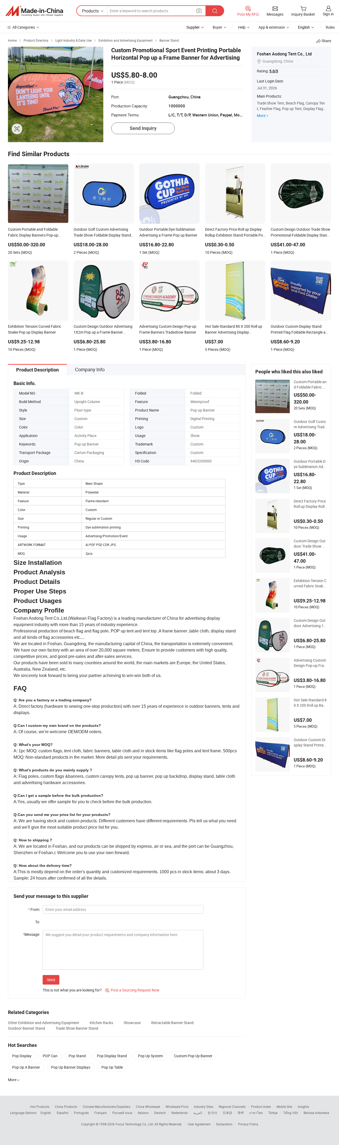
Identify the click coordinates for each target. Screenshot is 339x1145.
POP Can (50, 1055)
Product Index (261, 1106)
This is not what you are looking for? (72, 990)
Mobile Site (284, 1106)
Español (62, 1113)
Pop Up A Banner (26, 1067)
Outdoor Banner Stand (26, 1028)
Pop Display (22, 1055)
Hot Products (39, 1106)
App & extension (271, 27)
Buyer (217, 27)
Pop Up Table (112, 1067)
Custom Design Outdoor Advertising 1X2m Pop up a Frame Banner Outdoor (310, 623)
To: (37, 921)
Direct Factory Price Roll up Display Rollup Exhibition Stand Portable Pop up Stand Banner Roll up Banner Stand (310, 504)
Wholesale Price (177, 1106)
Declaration (224, 1124)
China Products (66, 1106)
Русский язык (122, 1113)
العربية (197, 1113)
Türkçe (273, 1113)
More (261, 115)
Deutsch (160, 1113)
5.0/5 (273, 71)
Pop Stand (77, 1055)
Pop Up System (150, 1055)
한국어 (212, 1113)
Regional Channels (232, 1106)
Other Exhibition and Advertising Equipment (43, 1022)
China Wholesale (148, 1106)
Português (81, 1113)
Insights (303, 1106)
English (46, 1113)
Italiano (143, 1113)
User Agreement (199, 1124)
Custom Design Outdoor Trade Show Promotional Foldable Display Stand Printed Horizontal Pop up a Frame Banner (310, 543)
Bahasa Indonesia (316, 1113)
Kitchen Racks (101, 1022)
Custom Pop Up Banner (193, 1055)
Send (51, 979)
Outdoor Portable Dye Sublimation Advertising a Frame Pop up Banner (310, 464)
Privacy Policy (248, 1124)
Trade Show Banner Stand (77, 1028)
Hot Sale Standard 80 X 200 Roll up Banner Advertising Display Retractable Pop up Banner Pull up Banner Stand (310, 702)
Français (100, 1113)
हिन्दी (241, 1113)
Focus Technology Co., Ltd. (134, 1124)
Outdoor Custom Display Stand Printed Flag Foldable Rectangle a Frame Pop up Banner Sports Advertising (310, 742)
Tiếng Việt (290, 1113)
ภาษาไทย (256, 1113)
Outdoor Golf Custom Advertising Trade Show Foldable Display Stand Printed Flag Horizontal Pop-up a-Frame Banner (310, 424)
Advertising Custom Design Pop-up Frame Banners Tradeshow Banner (310, 663)
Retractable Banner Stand (172, 1022)
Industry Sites (203, 1106)
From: (34, 909)
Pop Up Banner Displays (70, 1067)
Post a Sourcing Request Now (132, 990)
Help (242, 27)
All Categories (23, 27)
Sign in (328, 13)
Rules (330, 27)
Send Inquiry (143, 128)
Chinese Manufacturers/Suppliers (106, 1106)
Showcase (132, 1022)
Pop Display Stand (112, 1055)
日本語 (227, 1113)
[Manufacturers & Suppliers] (34, 10)
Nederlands (179, 1113)
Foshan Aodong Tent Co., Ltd (284, 54)
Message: (31, 934)
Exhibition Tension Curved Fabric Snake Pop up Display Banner (310, 583)
